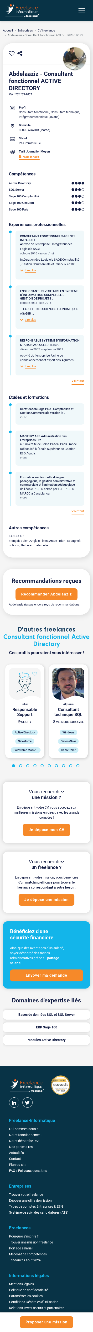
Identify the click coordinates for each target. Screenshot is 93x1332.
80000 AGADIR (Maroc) (34, 130)
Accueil (8, 30)
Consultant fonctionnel (34, 112)
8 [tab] (64, 766)
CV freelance (46, 30)
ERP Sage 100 (46, 1027)
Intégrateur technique (33, 117)
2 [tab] (21, 766)
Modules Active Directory (47, 1040)
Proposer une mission (46, 1322)
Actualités (16, 1153)
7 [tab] (57, 766)
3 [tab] (28, 766)
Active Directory (20, 183)
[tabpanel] (24, 711)
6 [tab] (50, 766)
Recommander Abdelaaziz (46, 594)
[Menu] (81, 10)
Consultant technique (65, 112)
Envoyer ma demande (46, 975)
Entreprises (25, 30)
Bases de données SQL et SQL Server (46, 1014)
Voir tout (78, 381)
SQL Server (16, 189)
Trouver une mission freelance (31, 1242)
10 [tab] (78, 766)
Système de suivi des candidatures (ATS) (38, 1212)
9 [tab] (71, 766)
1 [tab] (14, 766)
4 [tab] (35, 766)
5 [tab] (43, 766)
